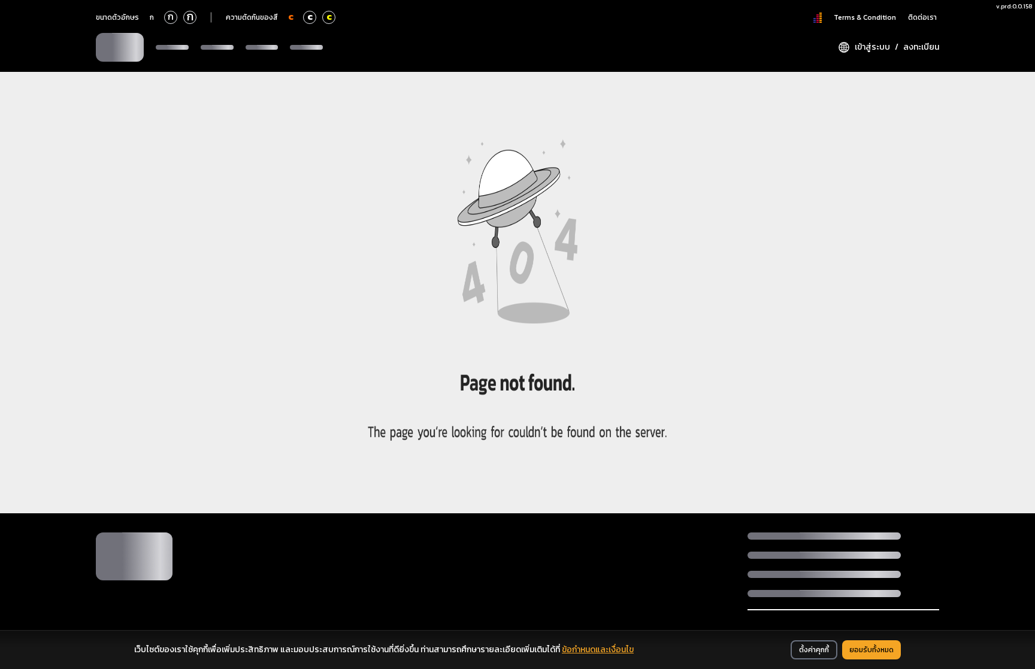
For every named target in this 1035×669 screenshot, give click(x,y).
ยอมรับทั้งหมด (871, 649)
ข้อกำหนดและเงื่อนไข (598, 649)
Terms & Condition (865, 17)
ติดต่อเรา (922, 17)
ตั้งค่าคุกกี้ (814, 649)
